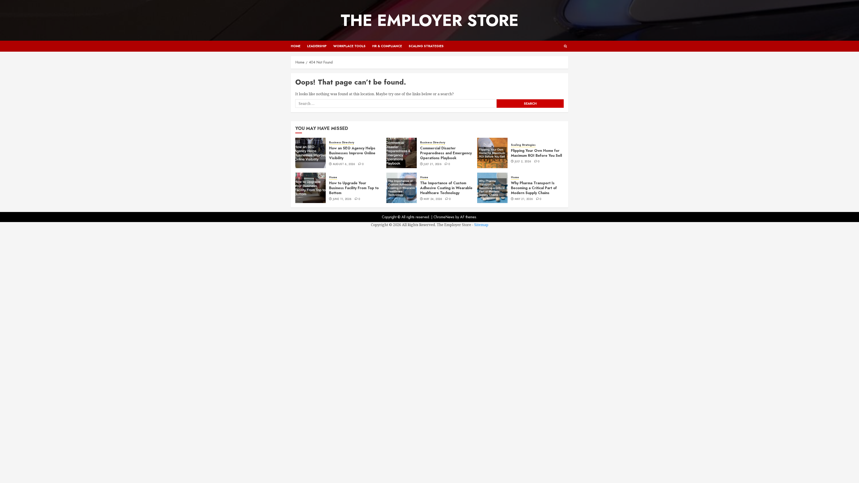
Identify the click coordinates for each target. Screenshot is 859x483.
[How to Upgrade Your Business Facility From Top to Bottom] (310, 188)
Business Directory (341, 142)
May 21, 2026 (524, 199)
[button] (565, 46)
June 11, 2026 (342, 199)
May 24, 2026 (433, 199)
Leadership (317, 46)
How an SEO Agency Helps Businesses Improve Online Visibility (352, 153)
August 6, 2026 (344, 164)
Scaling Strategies (426, 46)
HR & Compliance (387, 46)
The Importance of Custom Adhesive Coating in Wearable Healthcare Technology (446, 188)
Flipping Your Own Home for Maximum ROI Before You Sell (536, 153)
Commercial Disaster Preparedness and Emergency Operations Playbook (446, 153)
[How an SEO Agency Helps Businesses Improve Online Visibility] (310, 153)
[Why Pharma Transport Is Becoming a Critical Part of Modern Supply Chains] (492, 188)
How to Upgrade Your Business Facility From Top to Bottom (354, 188)
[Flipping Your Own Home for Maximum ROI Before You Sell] (492, 153)
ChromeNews (444, 217)
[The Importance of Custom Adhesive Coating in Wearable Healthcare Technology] (401, 188)
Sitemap (481, 224)
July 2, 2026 (523, 161)
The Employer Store (430, 20)
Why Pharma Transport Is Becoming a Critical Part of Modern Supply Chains (534, 188)
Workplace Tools (349, 46)
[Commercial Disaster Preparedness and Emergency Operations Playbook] (401, 153)
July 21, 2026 (433, 164)
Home (295, 46)
